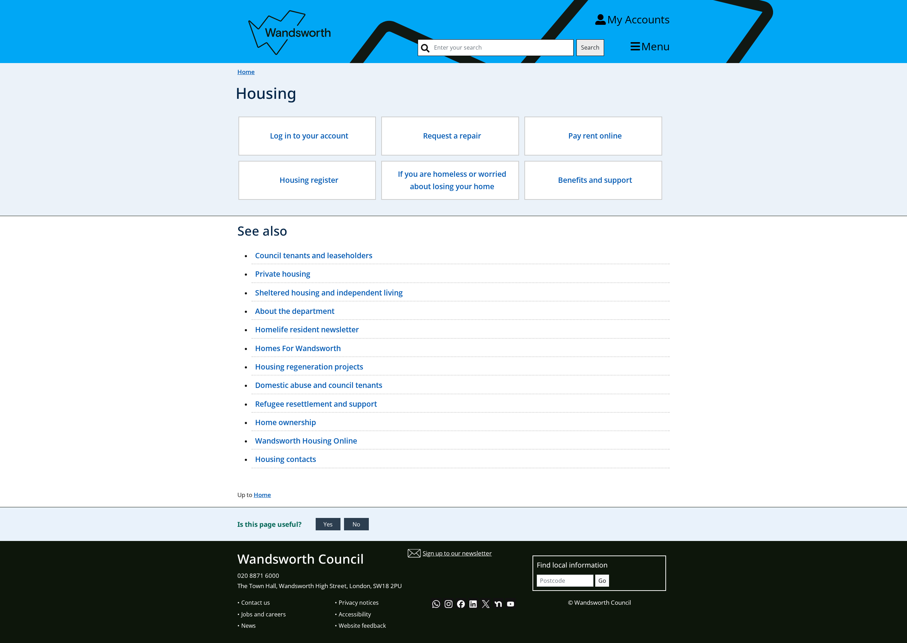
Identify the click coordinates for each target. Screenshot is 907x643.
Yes (328, 524)
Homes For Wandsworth (298, 348)
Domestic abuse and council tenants (318, 385)
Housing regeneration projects (309, 367)
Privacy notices (359, 603)
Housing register (309, 180)
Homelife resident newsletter (307, 329)
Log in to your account (309, 136)
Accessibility (355, 614)
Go (602, 581)
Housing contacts (285, 459)
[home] (290, 31)
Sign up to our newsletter (457, 553)
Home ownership (285, 422)
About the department (294, 311)
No (356, 524)
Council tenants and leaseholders (313, 255)
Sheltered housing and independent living (329, 293)
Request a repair (452, 136)
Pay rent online (595, 136)
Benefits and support (595, 180)
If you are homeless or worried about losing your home (452, 180)
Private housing (282, 274)
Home (246, 72)
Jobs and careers (263, 614)
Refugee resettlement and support (316, 404)
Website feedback (362, 626)
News (248, 626)
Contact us (255, 603)
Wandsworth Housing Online (306, 441)
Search (590, 47)
